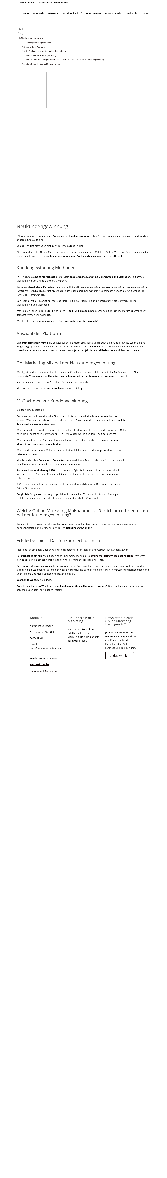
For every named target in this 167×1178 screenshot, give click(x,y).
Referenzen (53, 13)
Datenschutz (52, 671)
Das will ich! (37, 772)
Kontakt (146, 13)
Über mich (38, 13)
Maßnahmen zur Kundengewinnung (41, 55)
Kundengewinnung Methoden (38, 42)
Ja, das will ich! (119, 655)
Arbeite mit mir (71, 13)
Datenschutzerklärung (71, 795)
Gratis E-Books (93, 13)
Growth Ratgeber (113, 13)
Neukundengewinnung (32, 38)
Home (26, 13)
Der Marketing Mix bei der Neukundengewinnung (46, 51)
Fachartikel (132, 13)
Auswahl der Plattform (35, 47)
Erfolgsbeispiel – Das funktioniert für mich (43, 64)
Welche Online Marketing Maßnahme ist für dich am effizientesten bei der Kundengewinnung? (65, 59)
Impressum (36, 671)
